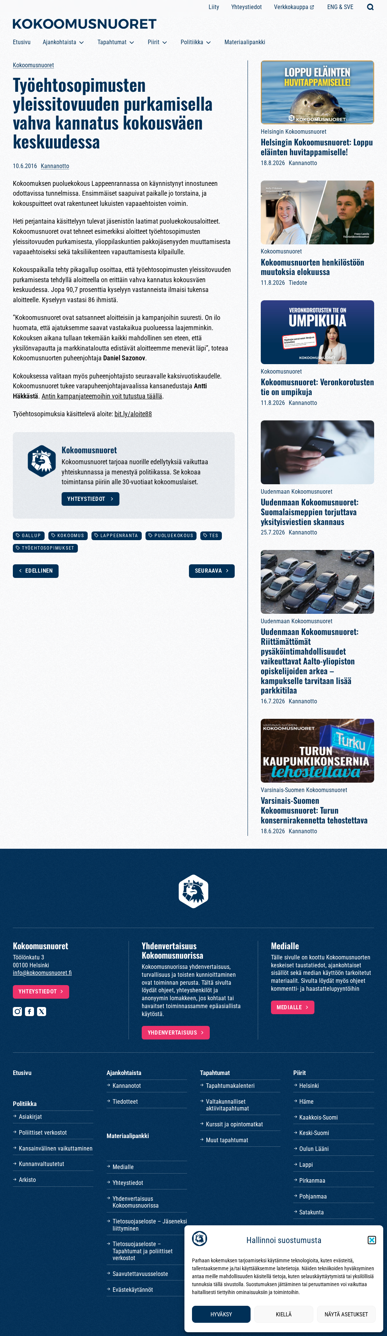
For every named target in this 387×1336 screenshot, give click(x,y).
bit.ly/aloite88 (133, 414)
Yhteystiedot (246, 7)
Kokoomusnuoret (33, 65)
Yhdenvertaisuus (172, 1032)
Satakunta (311, 1212)
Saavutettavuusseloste (140, 1273)
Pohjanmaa (313, 1196)
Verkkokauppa (291, 7)
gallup (31, 535)
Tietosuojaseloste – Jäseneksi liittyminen (150, 1225)
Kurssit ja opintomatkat (234, 1124)
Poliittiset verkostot (43, 1132)
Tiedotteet (125, 1101)
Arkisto (27, 1179)
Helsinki (309, 1085)
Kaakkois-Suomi (318, 1117)
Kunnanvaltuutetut (41, 1164)
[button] (372, 1240)
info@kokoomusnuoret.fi (42, 972)
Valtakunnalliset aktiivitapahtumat (227, 1105)
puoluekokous (174, 535)
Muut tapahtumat (227, 1140)
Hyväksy (221, 1314)
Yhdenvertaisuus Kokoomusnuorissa (136, 1202)
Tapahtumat (112, 42)
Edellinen (39, 570)
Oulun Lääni (314, 1148)
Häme (306, 1101)
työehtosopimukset (48, 548)
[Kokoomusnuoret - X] (41, 1011)
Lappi (306, 1164)
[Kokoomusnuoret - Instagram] (17, 1011)
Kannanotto (55, 166)
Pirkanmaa (312, 1180)
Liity (214, 7)
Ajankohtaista (59, 42)
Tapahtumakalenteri (230, 1085)
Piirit (153, 42)
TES (213, 535)
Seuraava (208, 570)
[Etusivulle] (84, 25)
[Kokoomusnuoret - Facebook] (29, 1011)
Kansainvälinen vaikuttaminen (56, 1148)
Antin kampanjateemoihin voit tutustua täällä (102, 396)
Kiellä (284, 1314)
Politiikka (192, 42)
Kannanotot (127, 1085)
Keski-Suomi (314, 1133)
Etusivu (22, 42)
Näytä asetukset (346, 1314)
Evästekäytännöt (133, 1289)
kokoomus (70, 535)
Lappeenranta (119, 535)
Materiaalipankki (244, 42)
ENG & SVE (340, 7)
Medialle (289, 1007)
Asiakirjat (30, 1116)
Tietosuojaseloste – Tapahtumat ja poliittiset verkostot (143, 1251)
